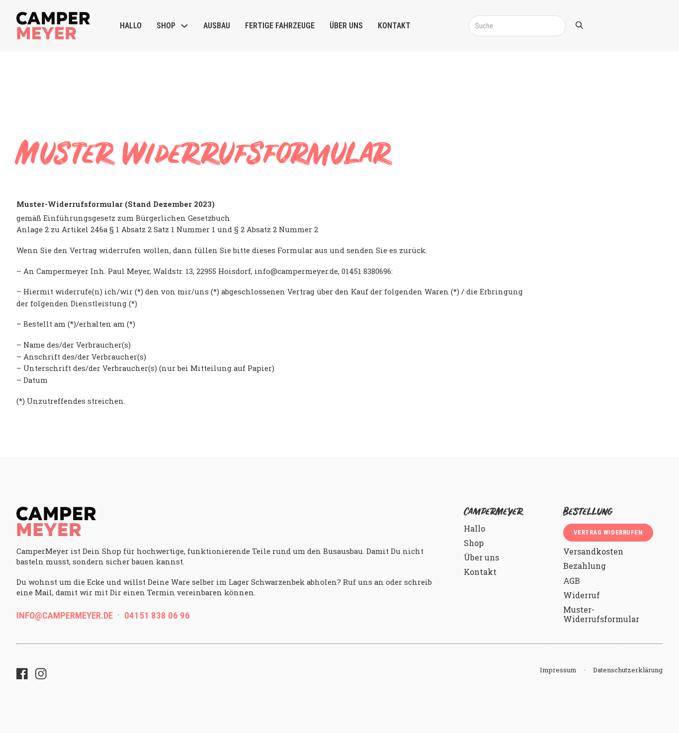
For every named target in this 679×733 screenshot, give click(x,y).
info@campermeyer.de (64, 615)
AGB (571, 580)
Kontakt (394, 25)
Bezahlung (584, 565)
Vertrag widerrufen (608, 532)
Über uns (346, 25)
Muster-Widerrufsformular (601, 614)
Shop (166, 25)
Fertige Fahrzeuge (280, 25)
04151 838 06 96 (157, 615)
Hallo (131, 25)
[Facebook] (22, 674)
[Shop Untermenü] (184, 26)
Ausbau (216, 25)
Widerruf (581, 595)
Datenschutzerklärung (628, 670)
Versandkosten (593, 551)
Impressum (558, 670)
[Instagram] (41, 674)
